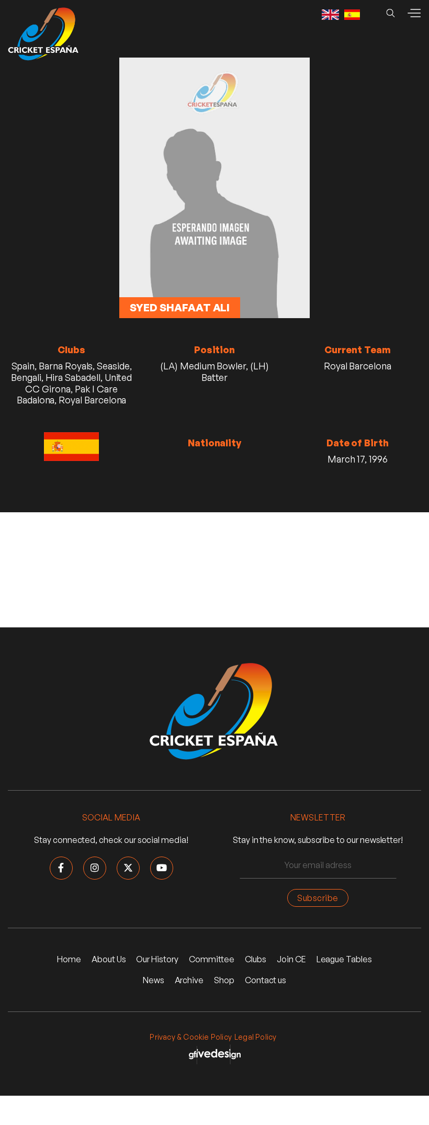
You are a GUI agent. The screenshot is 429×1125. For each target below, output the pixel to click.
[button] (414, 13)
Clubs (255, 959)
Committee (211, 959)
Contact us (265, 980)
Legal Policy (255, 1036)
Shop (224, 980)
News (153, 980)
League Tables (344, 959)
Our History (157, 959)
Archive (189, 980)
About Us (109, 959)
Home (69, 959)
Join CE (291, 959)
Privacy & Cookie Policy (191, 1036)
